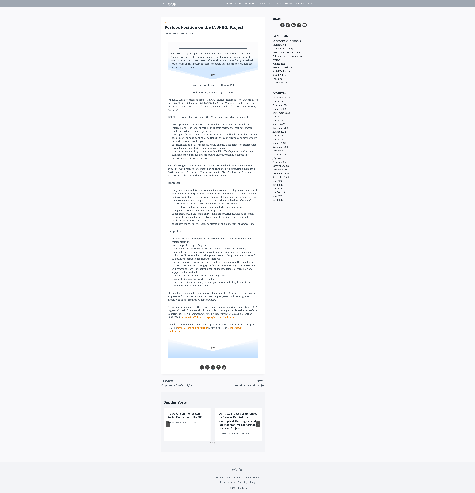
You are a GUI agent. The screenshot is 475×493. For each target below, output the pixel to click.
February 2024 (280, 105)
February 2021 (280, 162)
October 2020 (280, 169)
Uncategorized (280, 82)
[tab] (211, 443)
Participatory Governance (286, 52)
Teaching (299, 3)
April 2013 (278, 200)
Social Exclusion (281, 71)
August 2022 (279, 131)
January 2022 (279, 143)
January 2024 (279, 109)
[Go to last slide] (168, 424)
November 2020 (281, 166)
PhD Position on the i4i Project (248, 383)
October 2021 (279, 150)
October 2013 (279, 192)
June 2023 (278, 116)
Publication (279, 63)
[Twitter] (169, 4)
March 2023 (279, 124)
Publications (266, 3)
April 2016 (278, 185)
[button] (202, 367)
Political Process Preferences (288, 56)
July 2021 (277, 158)
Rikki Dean (171, 33)
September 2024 (281, 97)
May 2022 (278, 139)
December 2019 (281, 173)
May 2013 (277, 196)
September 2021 (281, 154)
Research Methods (282, 67)
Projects (238, 477)
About (238, 3)
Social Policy (279, 75)
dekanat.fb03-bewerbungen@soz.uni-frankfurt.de (209, 317)
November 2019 (281, 177)
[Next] (258, 424)
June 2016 (278, 181)
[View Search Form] (163, 3)
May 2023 (278, 120)
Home (229, 3)
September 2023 (281, 113)
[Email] (173, 4)
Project (168, 22)
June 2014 (278, 188)
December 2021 (281, 147)
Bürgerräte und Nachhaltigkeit (177, 383)
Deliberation (279, 44)
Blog (310, 3)
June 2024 (278, 101)
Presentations (284, 3)
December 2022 (281, 128)
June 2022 (278, 135)
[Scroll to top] (468, 489)
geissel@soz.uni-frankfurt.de (192, 328)
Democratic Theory (283, 48)
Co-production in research (287, 41)
